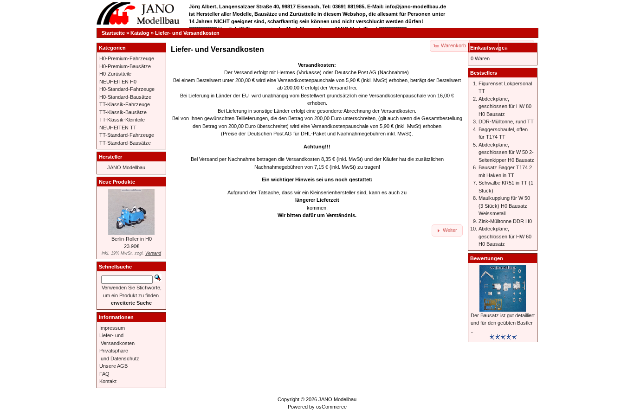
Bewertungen (486, 258)
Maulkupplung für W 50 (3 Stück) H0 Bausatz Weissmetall (504, 205)
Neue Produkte (117, 182)
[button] (484, 45)
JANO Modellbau (126, 167)
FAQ (104, 374)
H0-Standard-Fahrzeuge (127, 89)
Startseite (113, 33)
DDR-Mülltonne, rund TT (506, 121)
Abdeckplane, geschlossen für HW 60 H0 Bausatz (505, 236)
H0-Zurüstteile (115, 74)
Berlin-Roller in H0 (131, 239)
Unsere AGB (113, 366)
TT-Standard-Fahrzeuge (126, 135)
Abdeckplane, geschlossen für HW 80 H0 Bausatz (505, 106)
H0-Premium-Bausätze (125, 66)
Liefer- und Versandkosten (187, 33)
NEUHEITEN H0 (117, 81)
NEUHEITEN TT (117, 127)
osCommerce (331, 407)
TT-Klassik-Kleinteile (122, 119)
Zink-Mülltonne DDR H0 (505, 221)
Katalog (139, 33)
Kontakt (107, 381)
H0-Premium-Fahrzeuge (126, 58)
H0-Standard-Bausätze (125, 97)
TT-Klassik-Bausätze (123, 112)
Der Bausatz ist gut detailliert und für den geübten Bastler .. (503, 323)
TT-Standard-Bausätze (125, 143)
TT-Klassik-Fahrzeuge (124, 104)
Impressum (112, 328)
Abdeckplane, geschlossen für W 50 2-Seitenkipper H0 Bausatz (506, 152)
